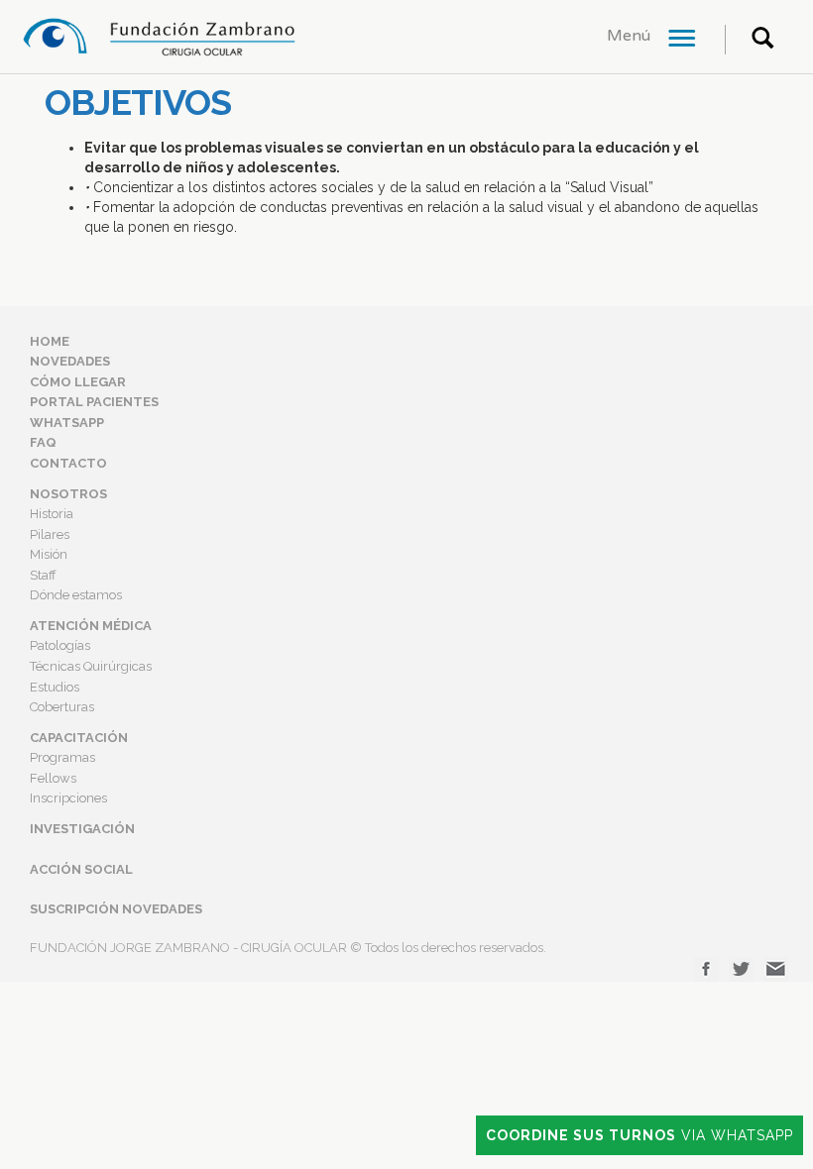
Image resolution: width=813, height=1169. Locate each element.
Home (49, 341)
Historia (51, 513)
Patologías (60, 645)
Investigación (82, 828)
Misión (48, 554)
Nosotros (68, 493)
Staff (43, 575)
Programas (62, 757)
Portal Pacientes (94, 401)
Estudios (54, 687)
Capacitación (79, 737)
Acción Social (81, 869)
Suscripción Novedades (116, 909)
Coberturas (62, 706)
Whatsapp (67, 422)
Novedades (70, 361)
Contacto (68, 463)
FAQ (43, 442)
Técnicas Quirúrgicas (91, 666)
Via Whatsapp (639, 1135)
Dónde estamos (76, 594)
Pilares (49, 534)
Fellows (53, 778)
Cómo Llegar (78, 381)
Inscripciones (68, 798)
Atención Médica (91, 625)
